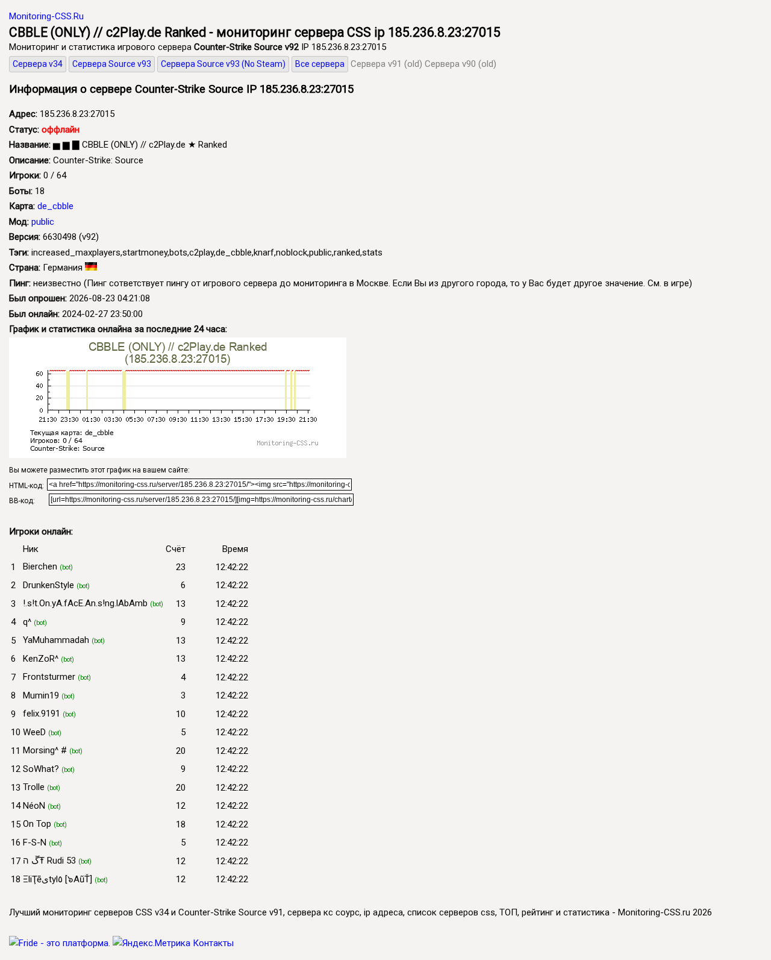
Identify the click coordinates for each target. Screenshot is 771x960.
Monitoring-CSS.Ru (46, 16)
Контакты (213, 943)
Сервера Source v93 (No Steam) (223, 64)
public (42, 221)
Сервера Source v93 (111, 64)
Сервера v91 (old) (386, 63)
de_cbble (55, 206)
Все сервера (320, 64)
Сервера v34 (38, 64)
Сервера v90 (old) (460, 63)
